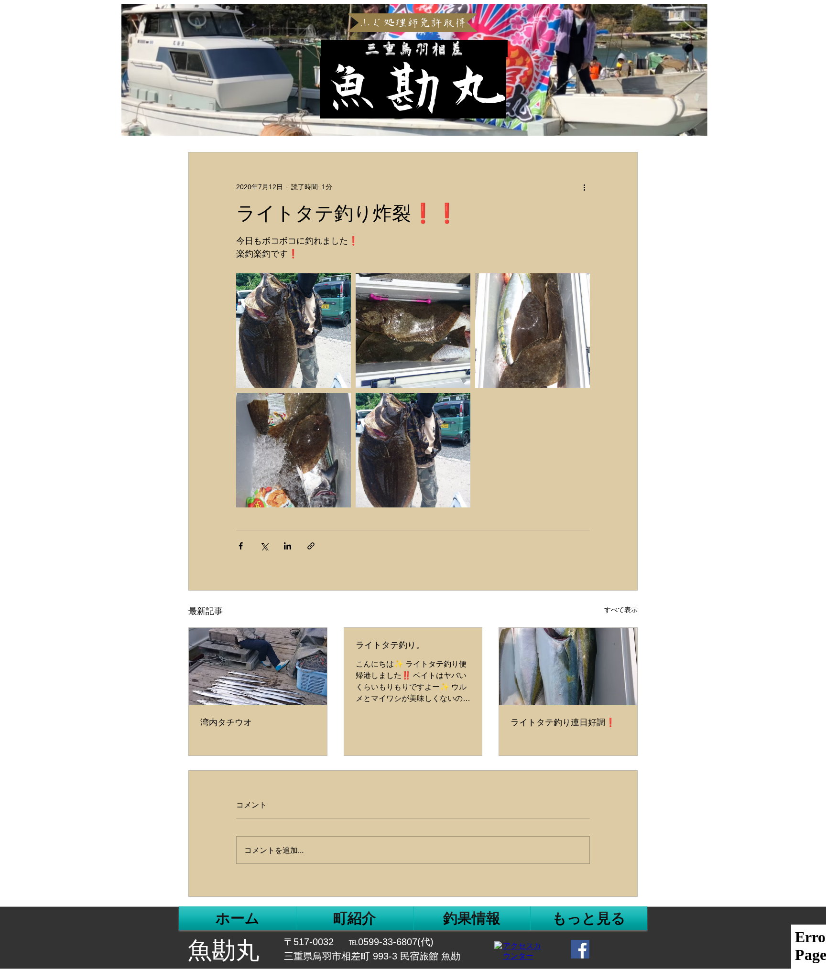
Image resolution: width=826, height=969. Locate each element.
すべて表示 (621, 610)
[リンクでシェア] (310, 545)
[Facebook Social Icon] (580, 949)
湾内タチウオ (226, 722)
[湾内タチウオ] (258, 666)
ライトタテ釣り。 (390, 645)
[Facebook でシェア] (240, 545)
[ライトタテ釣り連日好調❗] (568, 666)
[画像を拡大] (293, 330)
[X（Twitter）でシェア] (264, 545)
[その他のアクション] (584, 187)
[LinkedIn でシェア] (287, 545)
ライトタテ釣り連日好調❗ (563, 722)
